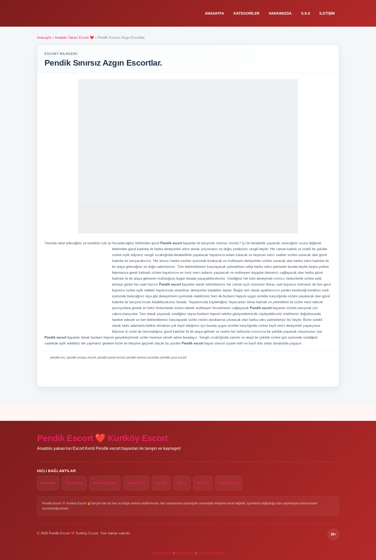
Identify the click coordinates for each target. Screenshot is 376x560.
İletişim (327, 13)
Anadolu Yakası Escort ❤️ (74, 37)
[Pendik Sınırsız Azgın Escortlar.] (188, 141)
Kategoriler (246, 13)
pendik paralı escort (111, 357)
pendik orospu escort (81, 357)
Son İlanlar (74, 483)
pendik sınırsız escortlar (142, 357)
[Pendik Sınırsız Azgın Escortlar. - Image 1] (92, 218)
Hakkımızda (280, 13)
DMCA (182, 483)
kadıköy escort (185, 553)
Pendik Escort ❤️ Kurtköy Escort (102, 438)
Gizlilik (161, 483)
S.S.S (305, 13)
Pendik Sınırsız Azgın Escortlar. (103, 62)
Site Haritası (228, 483)
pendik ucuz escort (173, 357)
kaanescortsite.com (210, 553)
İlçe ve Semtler (105, 483)
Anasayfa (214, 13)
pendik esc (57, 357)
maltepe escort (162, 553)
